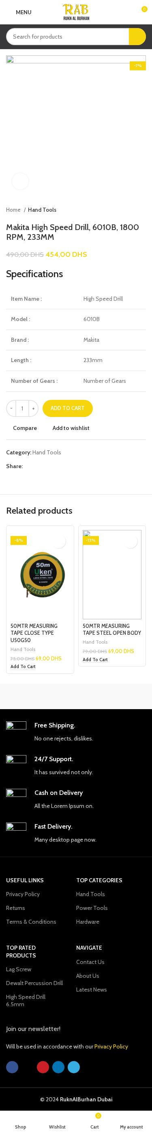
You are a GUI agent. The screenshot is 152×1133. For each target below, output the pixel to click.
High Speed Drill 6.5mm (25, 1000)
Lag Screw (18, 969)
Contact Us (90, 962)
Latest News (91, 989)
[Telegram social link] (66, 466)
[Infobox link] (76, 732)
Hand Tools (42, 209)
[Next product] (142, 210)
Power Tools (92, 908)
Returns (15, 908)
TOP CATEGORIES (99, 880)
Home (14, 209)
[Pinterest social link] (48, 466)
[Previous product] (126, 210)
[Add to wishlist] (58, 541)
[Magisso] (111, 696)
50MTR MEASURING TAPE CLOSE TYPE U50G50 (34, 633)
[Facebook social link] (29, 466)
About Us (87, 975)
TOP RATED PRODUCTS (21, 951)
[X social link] (38, 466)
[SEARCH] (137, 36)
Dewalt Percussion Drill (34, 983)
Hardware (87, 921)
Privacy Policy (23, 894)
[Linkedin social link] (57, 466)
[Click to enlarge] (20, 181)
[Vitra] (41, 696)
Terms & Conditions (31, 921)
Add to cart (68, 408)
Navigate (89, 947)
